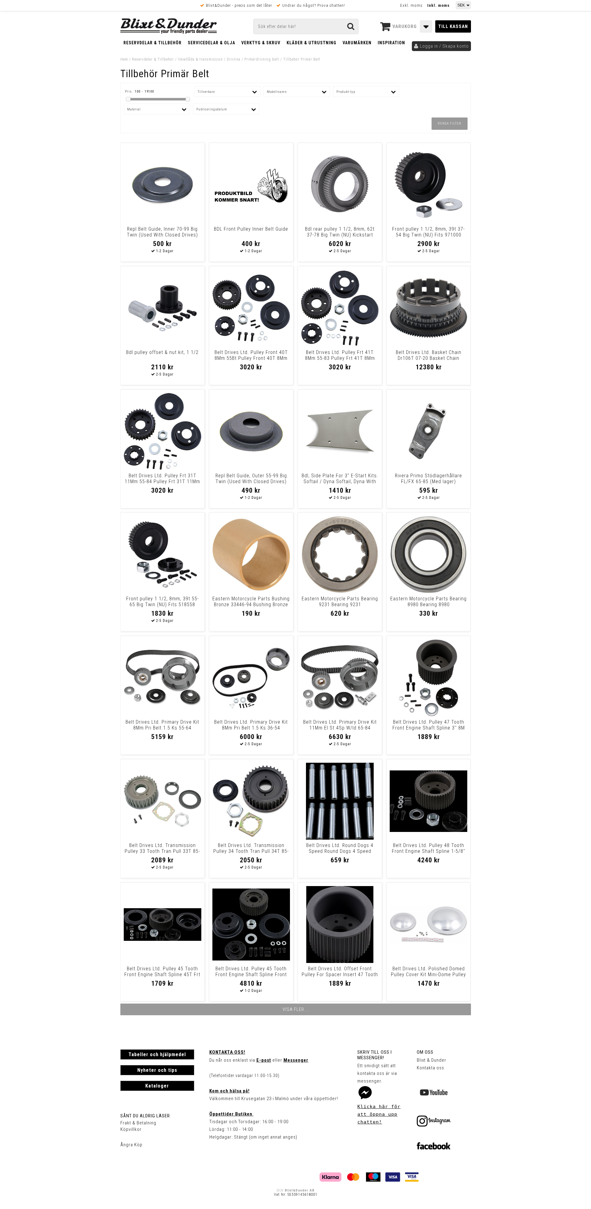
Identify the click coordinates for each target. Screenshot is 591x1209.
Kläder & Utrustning (311, 42)
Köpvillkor (131, 1129)
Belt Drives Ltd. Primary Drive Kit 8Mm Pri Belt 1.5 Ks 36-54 (251, 725)
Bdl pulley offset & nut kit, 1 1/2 (162, 352)
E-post (263, 1060)
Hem (124, 59)
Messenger (295, 1060)
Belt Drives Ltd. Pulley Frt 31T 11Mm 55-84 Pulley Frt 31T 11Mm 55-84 (162, 481)
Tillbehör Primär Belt (301, 59)
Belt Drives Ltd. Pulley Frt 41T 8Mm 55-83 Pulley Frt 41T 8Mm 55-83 (340, 358)
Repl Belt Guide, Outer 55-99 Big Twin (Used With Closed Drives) (251, 478)
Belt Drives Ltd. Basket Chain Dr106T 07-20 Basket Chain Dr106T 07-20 (428, 358)
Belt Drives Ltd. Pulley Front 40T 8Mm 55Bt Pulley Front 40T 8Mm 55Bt (251, 358)
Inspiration (391, 42)
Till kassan (453, 26)
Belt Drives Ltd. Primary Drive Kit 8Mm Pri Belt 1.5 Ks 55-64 (162, 725)
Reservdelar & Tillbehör (152, 42)
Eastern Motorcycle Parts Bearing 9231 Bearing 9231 (340, 601)
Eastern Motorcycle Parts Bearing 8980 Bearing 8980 (428, 601)
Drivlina (233, 59)
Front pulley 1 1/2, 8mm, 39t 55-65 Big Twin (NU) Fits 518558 (162, 601)
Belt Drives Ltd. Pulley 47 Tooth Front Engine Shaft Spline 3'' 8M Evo (428, 728)
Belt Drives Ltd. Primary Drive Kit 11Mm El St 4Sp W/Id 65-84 (340, 725)
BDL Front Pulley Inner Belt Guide (251, 229)
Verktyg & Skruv (260, 42)
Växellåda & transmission (200, 59)
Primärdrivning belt (261, 59)
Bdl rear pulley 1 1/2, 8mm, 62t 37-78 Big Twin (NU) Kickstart (340, 232)
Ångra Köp (131, 1144)
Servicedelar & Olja (211, 42)
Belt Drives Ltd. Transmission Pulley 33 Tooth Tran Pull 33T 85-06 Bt (162, 851)
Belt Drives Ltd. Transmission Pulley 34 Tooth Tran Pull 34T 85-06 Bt (251, 851)
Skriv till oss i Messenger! (374, 1054)
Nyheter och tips (157, 1070)
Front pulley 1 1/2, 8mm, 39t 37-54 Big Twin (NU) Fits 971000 (428, 232)
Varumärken (357, 42)
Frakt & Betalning (138, 1123)
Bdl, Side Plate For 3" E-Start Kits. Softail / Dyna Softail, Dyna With (340, 478)
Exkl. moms (411, 5)
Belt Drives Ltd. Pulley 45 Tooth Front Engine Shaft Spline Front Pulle (251, 974)
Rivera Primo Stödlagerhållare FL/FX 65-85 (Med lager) (428, 478)
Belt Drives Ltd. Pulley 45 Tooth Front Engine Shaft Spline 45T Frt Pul (162, 974)
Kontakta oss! (227, 1052)
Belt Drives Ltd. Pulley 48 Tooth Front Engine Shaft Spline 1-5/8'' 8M (428, 851)
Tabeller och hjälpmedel (157, 1054)
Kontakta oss (430, 1068)
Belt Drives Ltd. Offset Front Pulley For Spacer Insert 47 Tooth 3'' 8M (340, 974)
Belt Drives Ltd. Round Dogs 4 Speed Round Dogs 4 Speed (339, 848)
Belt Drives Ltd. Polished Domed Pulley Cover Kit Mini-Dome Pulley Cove (428, 974)
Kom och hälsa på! (229, 1091)
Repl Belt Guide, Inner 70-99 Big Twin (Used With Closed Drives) (162, 232)
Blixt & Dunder (431, 1060)
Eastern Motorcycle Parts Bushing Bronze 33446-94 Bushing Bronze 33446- (251, 604)
